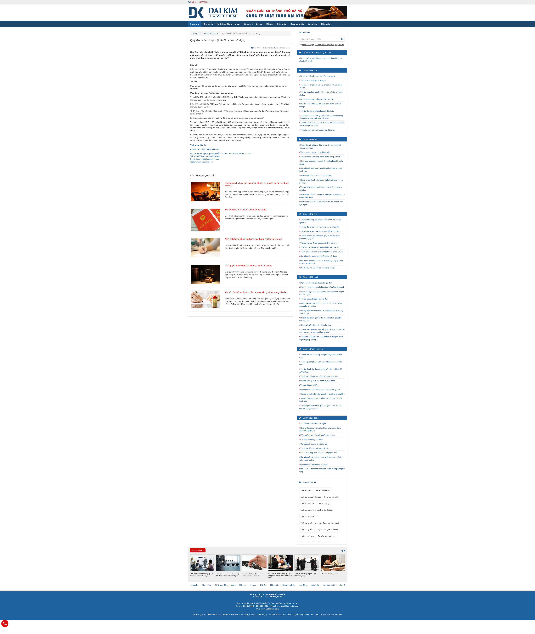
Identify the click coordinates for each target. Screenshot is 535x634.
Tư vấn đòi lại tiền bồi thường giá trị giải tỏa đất (319, 227)
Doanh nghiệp (297, 24)
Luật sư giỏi (306, 490)
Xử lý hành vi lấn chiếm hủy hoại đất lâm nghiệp (319, 231)
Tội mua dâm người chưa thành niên (315, 152)
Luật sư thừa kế (331, 497)
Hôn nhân (281, 24)
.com (211, 162)
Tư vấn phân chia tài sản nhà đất (313, 299)
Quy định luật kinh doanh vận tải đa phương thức (320, 390)
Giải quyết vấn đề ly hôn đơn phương (315, 325)
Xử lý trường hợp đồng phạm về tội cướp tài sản (320, 157)
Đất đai (269, 24)
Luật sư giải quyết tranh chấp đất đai (317, 510)
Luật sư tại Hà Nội (322, 490)
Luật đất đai (339, 45)
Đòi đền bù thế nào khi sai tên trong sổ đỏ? (246, 209)
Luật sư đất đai (307, 516)
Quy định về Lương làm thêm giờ (313, 444)
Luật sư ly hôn (307, 529)
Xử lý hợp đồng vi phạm (228, 24)
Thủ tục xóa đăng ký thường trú (313, 81)
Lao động (312, 24)
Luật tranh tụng (308, 45)
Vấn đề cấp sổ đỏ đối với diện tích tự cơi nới (318, 243)
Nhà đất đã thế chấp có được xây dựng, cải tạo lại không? (253, 239)
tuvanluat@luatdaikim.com (207, 159)
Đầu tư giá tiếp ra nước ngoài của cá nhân (317, 381)
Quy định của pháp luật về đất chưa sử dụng (318, 256)
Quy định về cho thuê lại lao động (313, 464)
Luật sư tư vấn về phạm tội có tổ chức (316, 175)
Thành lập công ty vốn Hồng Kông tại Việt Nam (319, 376)
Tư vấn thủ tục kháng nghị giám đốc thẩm (317, 111)
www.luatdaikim (202, 162)
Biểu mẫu (325, 24)
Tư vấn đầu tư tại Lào (309, 385)
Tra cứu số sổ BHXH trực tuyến (313, 423)
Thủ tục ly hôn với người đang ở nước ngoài (320, 523)
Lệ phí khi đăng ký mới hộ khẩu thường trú (317, 76)
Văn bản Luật (196, 29)
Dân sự (247, 24)
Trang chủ (194, 24)
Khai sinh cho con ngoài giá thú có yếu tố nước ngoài (322, 287)
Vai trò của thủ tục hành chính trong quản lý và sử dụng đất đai (255, 292)
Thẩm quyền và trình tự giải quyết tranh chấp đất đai (321, 252)
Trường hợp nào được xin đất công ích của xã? (319, 247)
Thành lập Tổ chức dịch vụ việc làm (314, 448)
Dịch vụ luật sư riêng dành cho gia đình (316, 283)
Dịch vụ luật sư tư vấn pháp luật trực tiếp (317, 99)
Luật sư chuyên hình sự (327, 529)
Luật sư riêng (323, 503)
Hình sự (258, 24)
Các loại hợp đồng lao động (311, 439)
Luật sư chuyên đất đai (311, 497)
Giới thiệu (208, 24)
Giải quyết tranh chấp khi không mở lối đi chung (248, 265)
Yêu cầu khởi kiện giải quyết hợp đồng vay (317, 130)
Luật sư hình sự (307, 536)
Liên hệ (342, 585)
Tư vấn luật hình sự (326, 536)
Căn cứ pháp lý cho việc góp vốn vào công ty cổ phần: (322, 394)
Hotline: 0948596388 (199, 2)
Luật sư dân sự (307, 503)
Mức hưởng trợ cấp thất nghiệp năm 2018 (317, 435)
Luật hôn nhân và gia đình (324, 45)
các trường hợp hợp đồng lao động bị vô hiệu (318, 453)
